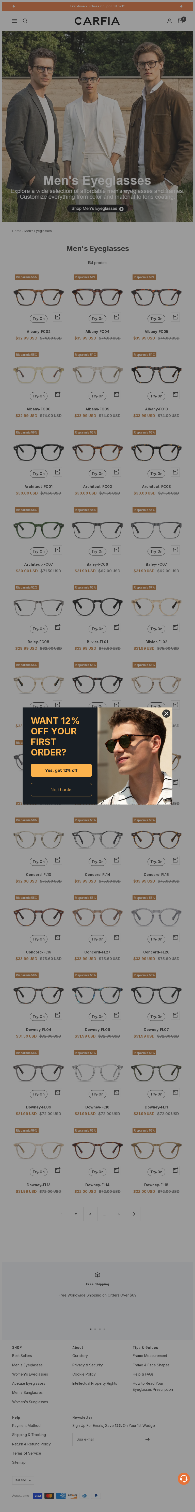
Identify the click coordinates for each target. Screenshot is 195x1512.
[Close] (166, 713)
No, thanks (61, 789)
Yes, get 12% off (61, 770)
